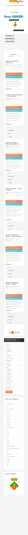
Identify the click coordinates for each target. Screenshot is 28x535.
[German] (21, 1)
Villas (8, 464)
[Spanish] (19, 1)
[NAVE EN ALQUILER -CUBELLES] (14, 70)
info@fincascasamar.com (18, 5)
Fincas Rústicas (10, 427)
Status (6, 353)
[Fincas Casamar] (14, 17)
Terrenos (8, 461)
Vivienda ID (7, 344)
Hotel (8, 432)
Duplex (8, 416)
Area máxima (9, 386)
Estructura (9, 422)
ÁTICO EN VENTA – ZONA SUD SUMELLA (12, 143)
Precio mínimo (8, 372)
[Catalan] (17, 1)
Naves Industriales (10, 446)
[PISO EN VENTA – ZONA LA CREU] (14, 197)
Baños (6, 367)
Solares (8, 459)
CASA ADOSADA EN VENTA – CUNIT (12, 283)
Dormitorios (8, 363)
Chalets (8, 414)
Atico (8, 406)
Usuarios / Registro (15, 12)
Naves (8, 443)
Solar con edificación (11, 456)
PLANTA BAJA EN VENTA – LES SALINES (14, 95)
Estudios (8, 424)
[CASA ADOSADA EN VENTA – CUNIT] (14, 291)
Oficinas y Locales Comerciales (13, 448)
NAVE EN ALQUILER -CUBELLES (12, 62)
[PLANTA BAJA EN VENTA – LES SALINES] (14, 103)
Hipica (8, 430)
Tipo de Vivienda (9, 358)
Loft (7, 438)
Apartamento (9, 403)
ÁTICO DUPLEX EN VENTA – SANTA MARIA (13, 235)
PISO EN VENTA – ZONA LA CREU (14, 189)
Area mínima (9, 381)
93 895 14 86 (19, 27)
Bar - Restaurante (10, 409)
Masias (8, 440)
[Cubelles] (15, 24)
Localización (8, 349)
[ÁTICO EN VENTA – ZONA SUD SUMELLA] (14, 151)
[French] (22, 1)
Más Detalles (8, 89)
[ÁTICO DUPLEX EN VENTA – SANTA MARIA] (14, 243)
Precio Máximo (8, 376)
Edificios (8, 419)
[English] (17, 2)
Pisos (8, 451)
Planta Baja (9, 454)
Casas (8, 411)
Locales (8, 435)
